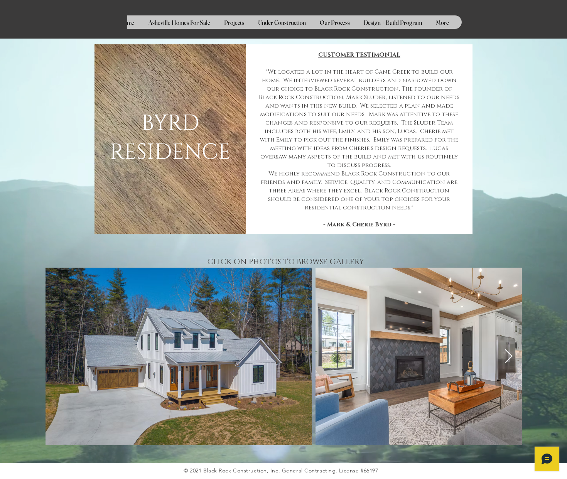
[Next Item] (508, 356)
